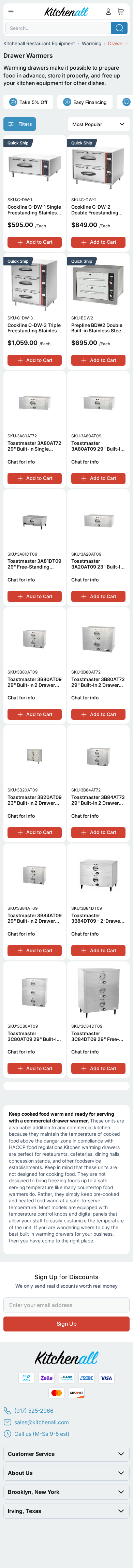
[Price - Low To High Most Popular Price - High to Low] (99, 124)
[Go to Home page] (66, 11)
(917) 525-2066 (34, 1410)
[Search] (119, 28)
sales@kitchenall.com (41, 1422)
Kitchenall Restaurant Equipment (39, 43)
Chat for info (21, 461)
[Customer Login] (108, 11)
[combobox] (66, 28)
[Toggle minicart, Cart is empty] (121, 11)
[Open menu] (11, 11)
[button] (66, 1453)
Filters (25, 124)
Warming (91, 43)
